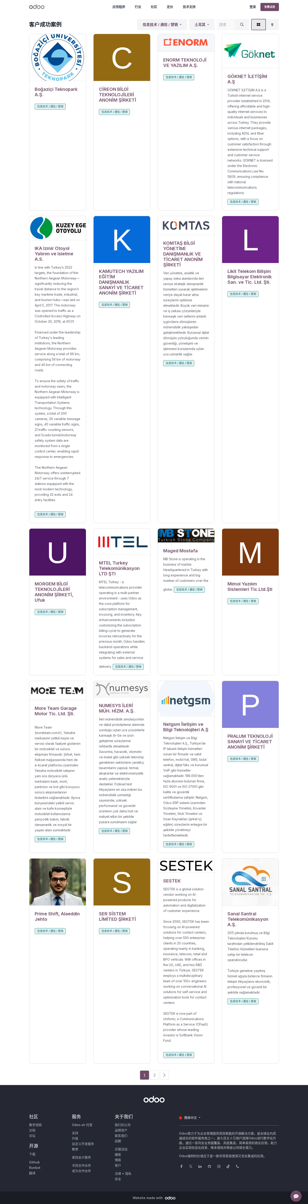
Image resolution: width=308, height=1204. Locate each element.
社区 (154, 7)
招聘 (118, 1141)
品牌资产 (121, 1130)
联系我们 (121, 1136)
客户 (118, 1165)
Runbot (34, 1168)
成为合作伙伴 (81, 1171)
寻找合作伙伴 (81, 1165)
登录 (253, 7)
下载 (32, 1154)
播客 (118, 1154)
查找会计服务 (81, 1157)
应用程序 (119, 7)
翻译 (32, 1173)
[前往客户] (57, 57)
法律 (118, 1173)
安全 (118, 1179)
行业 (138, 7)
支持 (75, 1133)
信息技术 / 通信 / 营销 (160, 24)
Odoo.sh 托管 (82, 1125)
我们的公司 (123, 1125)
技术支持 (189, 7)
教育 (75, 1149)
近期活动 (121, 1149)
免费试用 (269, 7)
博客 (118, 1160)
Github (34, 1162)
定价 (170, 7)
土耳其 (200, 24)
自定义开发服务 (83, 1144)
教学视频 (35, 1125)
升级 (75, 1138)
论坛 (32, 1136)
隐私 (128, 1173)
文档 (32, 1130)
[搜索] (241, 24)
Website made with (148, 1198)
